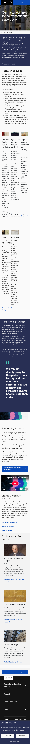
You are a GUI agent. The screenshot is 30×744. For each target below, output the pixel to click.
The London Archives (8, 522)
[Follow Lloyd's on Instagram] (20, 720)
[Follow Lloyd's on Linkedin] (16, 720)
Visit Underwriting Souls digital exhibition (6, 214)
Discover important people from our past (14, 581)
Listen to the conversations (15, 216)
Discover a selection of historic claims (13, 621)
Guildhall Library (7, 530)
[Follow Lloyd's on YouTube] (25, 720)
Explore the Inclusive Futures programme (12, 468)
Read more (22, 216)
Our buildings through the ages (13, 662)
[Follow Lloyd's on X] (12, 720)
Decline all (22, 735)
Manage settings (15, 741)
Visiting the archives (8, 526)
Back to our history (16, 672)
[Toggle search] (27, 2)
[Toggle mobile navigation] (22, 2)
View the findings (4, 308)
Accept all (8, 735)
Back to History (8, 32)
